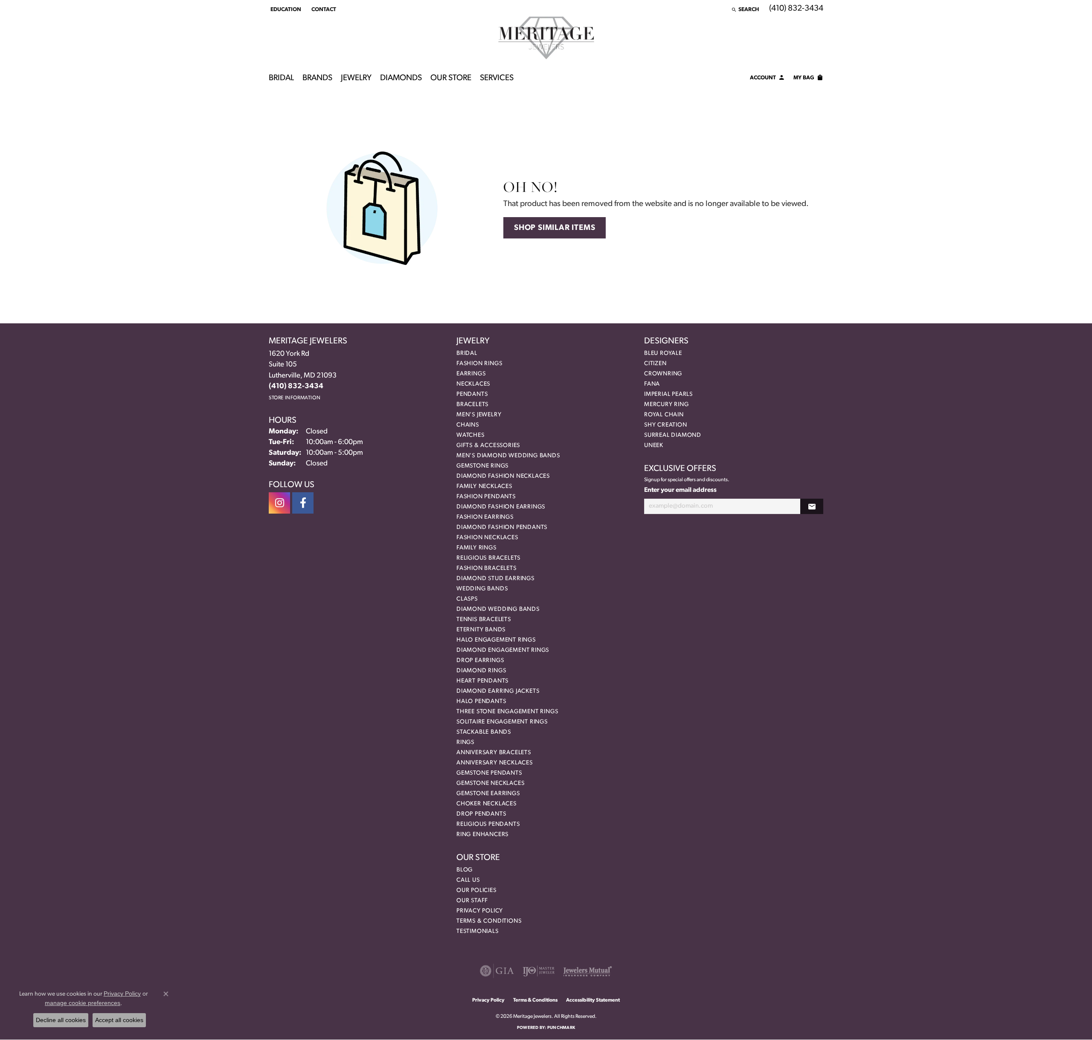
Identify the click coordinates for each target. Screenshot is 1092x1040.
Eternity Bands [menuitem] (480, 630)
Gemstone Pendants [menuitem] (489, 773)
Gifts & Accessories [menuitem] (488, 445)
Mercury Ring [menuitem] (666, 404)
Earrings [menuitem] (470, 374)
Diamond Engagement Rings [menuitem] (502, 650)
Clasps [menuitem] (467, 599)
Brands (317, 78)
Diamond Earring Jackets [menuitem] (497, 691)
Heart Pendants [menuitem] (482, 681)
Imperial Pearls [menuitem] (668, 394)
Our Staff (472, 901)
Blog (464, 870)
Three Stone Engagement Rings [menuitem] (507, 712)
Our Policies (476, 890)
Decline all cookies (61, 1020)
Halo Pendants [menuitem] (481, 701)
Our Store (450, 78)
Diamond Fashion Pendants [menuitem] (501, 527)
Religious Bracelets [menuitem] (488, 558)
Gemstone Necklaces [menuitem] (490, 783)
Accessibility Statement (593, 1000)
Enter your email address (680, 490)
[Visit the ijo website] (539, 971)
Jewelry (356, 78)
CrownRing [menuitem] (663, 374)
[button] (285, 9)
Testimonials (477, 931)
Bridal (281, 78)
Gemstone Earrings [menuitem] (488, 793)
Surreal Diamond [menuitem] (672, 435)
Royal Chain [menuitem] (664, 415)
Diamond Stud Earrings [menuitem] (495, 578)
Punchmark (561, 1027)
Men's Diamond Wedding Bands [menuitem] (508, 456)
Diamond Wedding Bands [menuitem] (498, 609)
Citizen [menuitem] (655, 363)
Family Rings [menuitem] (476, 548)
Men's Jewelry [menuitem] (478, 415)
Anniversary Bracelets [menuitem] (493, 752)
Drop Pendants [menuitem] (481, 814)
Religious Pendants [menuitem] (488, 824)
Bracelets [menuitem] (472, 404)
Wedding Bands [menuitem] (482, 589)
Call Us (468, 880)
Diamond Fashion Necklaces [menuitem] (503, 476)
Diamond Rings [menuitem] (481, 671)
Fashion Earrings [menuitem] (485, 517)
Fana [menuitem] (652, 384)
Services (497, 78)
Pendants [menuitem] (472, 394)
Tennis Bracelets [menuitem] (483, 619)
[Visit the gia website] (497, 971)
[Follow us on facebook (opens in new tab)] (303, 503)
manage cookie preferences (82, 1002)
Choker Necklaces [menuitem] (486, 804)
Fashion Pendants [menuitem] (486, 497)
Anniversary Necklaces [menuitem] (494, 763)
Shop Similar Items (554, 228)
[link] (323, 9)
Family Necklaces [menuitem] (484, 486)
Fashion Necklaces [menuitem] (487, 538)
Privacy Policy (479, 911)
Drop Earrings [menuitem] (480, 660)
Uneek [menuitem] (653, 445)
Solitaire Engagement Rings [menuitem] (502, 722)
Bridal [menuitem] (466, 353)
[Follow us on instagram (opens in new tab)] (279, 503)
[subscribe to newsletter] (811, 506)
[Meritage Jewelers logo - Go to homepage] (546, 38)
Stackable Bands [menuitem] (483, 732)
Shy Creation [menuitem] (665, 425)
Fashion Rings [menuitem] (479, 363)
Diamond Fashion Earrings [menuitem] (500, 507)
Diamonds (401, 78)
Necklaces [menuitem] (473, 384)
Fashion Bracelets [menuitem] (486, 568)
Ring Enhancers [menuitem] (482, 834)
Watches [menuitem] (470, 435)
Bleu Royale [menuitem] (663, 353)
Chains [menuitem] (467, 425)
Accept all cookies (119, 1020)
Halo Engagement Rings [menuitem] (496, 640)
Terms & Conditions (488, 921)
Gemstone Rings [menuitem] (482, 466)
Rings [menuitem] (465, 742)
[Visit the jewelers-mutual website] (587, 971)
